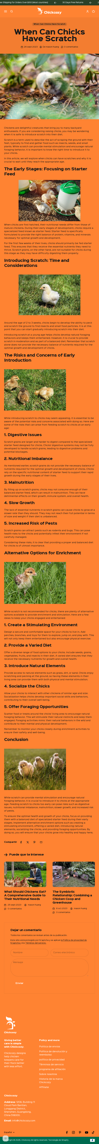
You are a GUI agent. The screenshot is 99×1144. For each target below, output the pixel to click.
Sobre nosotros (48, 1074)
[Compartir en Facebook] (21, 842)
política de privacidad (52, 1060)
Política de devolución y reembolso (53, 1053)
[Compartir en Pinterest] (34, 842)
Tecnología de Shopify (58, 1140)
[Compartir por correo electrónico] (41, 842)
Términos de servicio (51, 1065)
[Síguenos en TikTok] (93, 1132)
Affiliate (44, 1087)
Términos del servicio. (35, 943)
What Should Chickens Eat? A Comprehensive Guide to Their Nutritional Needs (25, 895)
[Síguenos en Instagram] (73, 1132)
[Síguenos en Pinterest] (80, 1132)
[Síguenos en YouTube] (86, 1132)
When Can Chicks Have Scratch (49, 24)
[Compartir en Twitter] (27, 842)
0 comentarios (71, 47)
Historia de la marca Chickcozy (51, 1080)
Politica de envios (49, 1047)
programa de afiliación (52, 1069)
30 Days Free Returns (57, 2)
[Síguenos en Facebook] (67, 1132)
